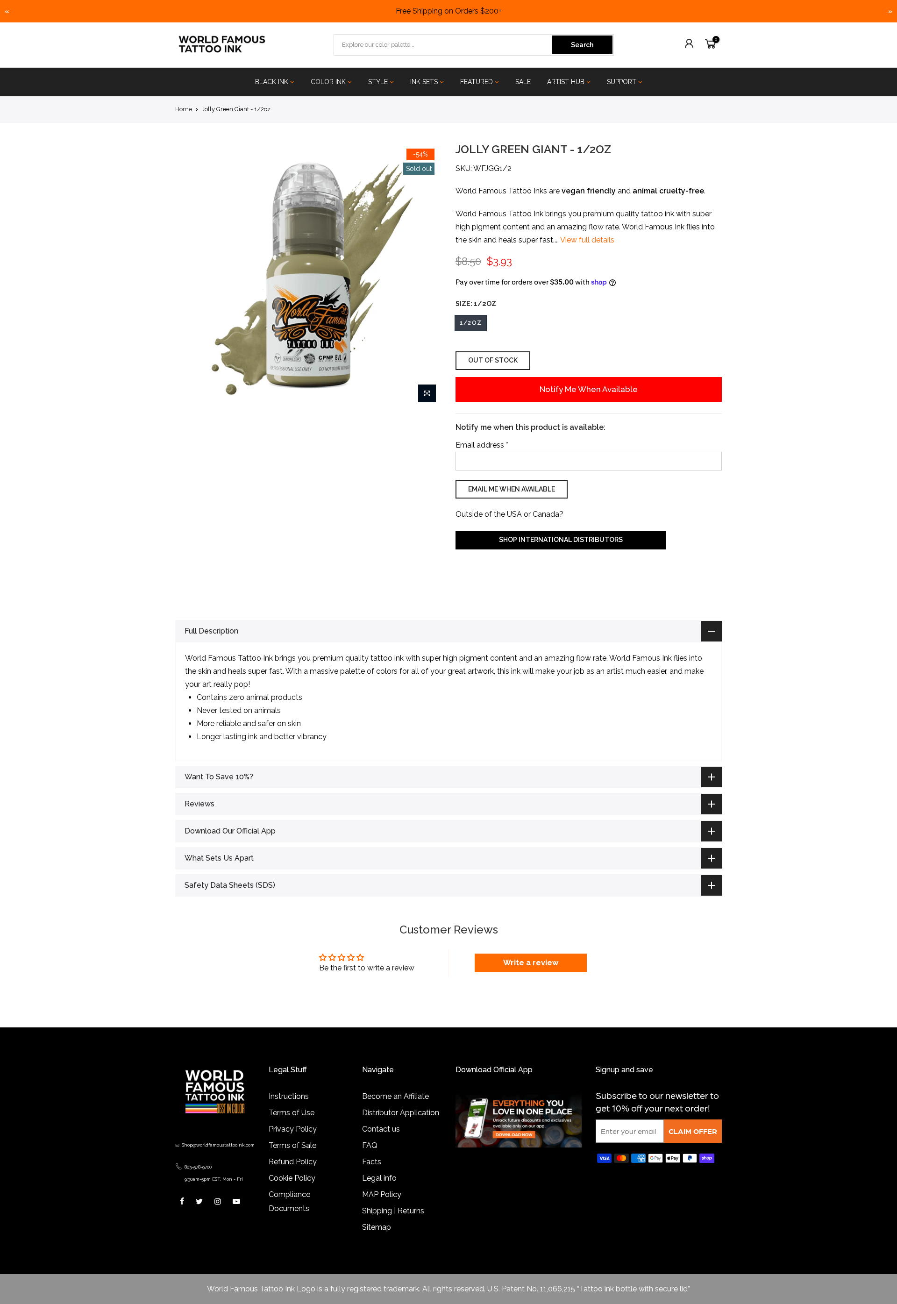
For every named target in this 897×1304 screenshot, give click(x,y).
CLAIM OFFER (693, 1144)
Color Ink (328, 82)
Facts (371, 1174)
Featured (476, 82)
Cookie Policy (292, 1191)
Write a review (530, 975)
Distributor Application (400, 1125)
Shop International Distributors (561, 539)
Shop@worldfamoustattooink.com (218, 1158)
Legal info (379, 1191)
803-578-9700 (198, 1180)
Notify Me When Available (589, 388)
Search (582, 45)
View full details (586, 239)
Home (183, 109)
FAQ (369, 1158)
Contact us (381, 1142)
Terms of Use (291, 1125)
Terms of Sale (292, 1158)
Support (621, 82)
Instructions (289, 1109)
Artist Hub (565, 82)
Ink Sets (424, 82)
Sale (523, 82)
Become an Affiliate (395, 1109)
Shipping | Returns (393, 1223)
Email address (482, 445)
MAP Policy (381, 1207)
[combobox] (443, 45)
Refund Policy (293, 1174)
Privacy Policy (293, 1142)
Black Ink (271, 82)
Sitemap (376, 1240)
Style (378, 82)
